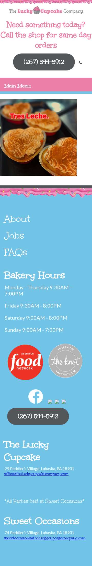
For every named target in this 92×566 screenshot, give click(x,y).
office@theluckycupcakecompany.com (36, 473)
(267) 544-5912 (44, 62)
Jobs (14, 235)
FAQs (15, 252)
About (17, 219)
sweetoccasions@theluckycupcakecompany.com (44, 538)
